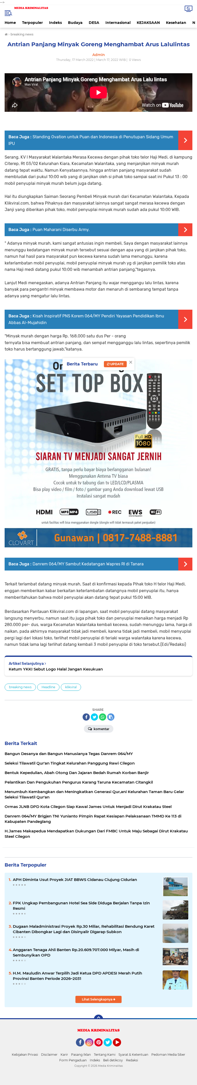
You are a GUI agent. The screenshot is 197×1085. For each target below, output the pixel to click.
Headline (48, 687)
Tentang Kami (104, 1054)
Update (117, 364)
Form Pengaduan (73, 1060)
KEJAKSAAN (148, 22)
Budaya (75, 22)
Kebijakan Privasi (25, 1054)
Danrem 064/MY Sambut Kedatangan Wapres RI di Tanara (88, 564)
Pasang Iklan (81, 1054)
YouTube (120, 1048)
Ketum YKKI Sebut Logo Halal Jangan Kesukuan (56, 669)
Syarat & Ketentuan (133, 1054)
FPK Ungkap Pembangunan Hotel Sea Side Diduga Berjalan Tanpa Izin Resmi (81, 905)
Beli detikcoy (113, 1060)
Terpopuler (32, 22)
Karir (64, 1054)
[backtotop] (98, 1019)
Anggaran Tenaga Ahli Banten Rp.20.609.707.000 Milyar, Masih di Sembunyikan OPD (76, 952)
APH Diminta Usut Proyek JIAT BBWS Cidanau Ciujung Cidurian (75, 879)
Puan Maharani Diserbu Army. (61, 229)
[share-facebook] (86, 717)
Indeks (55, 22)
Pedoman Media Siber (168, 1054)
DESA (94, 22)
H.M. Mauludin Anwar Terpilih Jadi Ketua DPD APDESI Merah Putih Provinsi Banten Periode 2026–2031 (77, 976)
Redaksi (132, 1060)
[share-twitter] (94, 717)
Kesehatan (176, 22)
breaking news (20, 687)
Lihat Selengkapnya (97, 999)
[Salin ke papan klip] (110, 717)
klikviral (71, 687)
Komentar (101, 729)
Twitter (110, 1048)
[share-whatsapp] (102, 717)
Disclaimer (49, 1054)
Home (10, 22)
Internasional (118, 22)
